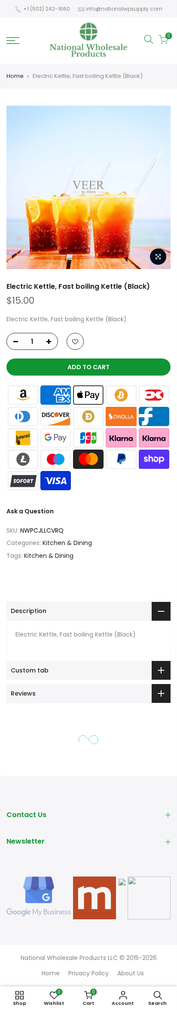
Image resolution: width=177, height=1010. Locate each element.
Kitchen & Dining (67, 543)
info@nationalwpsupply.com (124, 8)
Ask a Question (30, 511)
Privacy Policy (88, 973)
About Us (130, 973)
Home (15, 76)
